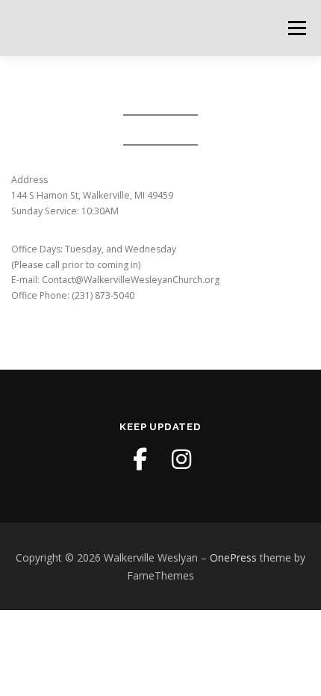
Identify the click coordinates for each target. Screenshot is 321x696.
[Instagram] (181, 459)
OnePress (233, 557)
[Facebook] (139, 459)
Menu (296, 28)
